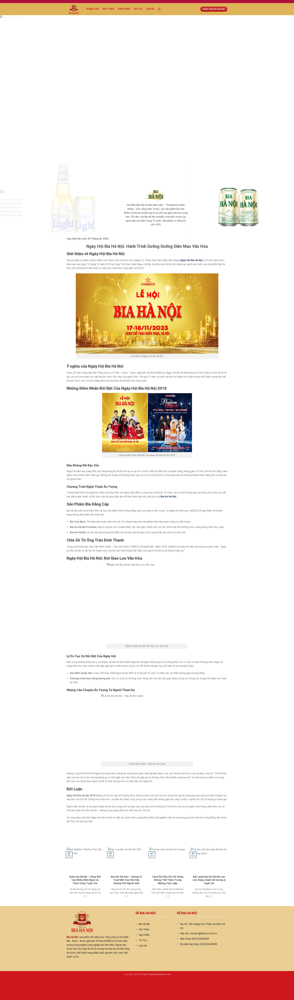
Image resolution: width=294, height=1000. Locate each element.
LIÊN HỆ (150, 9)
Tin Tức (143, 940)
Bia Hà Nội (144, 924)
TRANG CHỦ (92, 9)
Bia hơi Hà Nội (168, 496)
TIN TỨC (138, 9)
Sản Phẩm (144, 934)
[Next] (284, 88)
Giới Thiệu (144, 929)
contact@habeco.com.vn (203, 933)
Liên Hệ (143, 945)
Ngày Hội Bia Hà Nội (191, 260)
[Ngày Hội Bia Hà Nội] (74, 9)
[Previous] (10, 88)
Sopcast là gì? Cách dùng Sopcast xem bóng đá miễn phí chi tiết (101, 828)
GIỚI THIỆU (108, 9)
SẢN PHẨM (124, 9)
